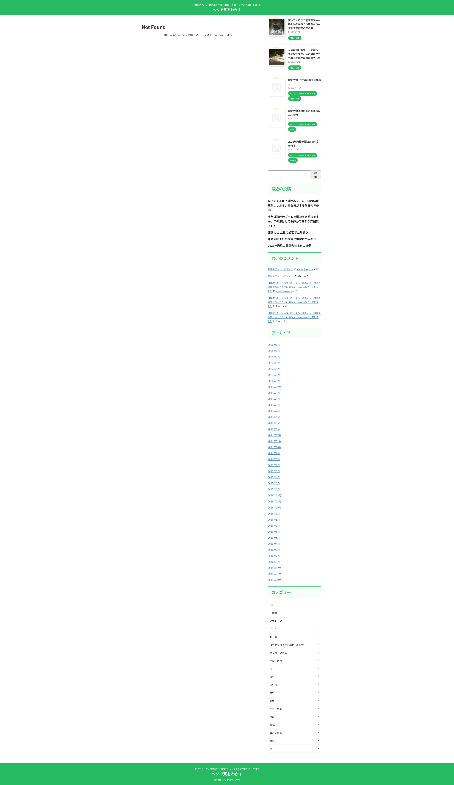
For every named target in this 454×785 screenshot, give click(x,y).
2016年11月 (274, 501)
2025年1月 (274, 350)
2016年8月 (274, 519)
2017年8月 (274, 459)
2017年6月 (274, 471)
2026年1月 (274, 344)
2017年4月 (274, 477)
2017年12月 (274, 435)
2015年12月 (274, 568)
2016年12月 (274, 495)
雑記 (272, 740)
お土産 (273, 637)
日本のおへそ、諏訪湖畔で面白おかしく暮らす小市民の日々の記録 (227, 768)
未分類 (273, 685)
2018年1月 (274, 429)
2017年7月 (274, 465)
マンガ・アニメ (278, 653)
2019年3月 (274, 393)
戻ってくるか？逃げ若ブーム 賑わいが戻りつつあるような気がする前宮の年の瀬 (305, 24)
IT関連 (273, 613)
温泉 (272, 701)
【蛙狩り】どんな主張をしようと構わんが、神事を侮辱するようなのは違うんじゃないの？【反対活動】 (294, 287)
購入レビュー (277, 732)
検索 (315, 175)
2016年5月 (274, 537)
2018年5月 (274, 423)
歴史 (272, 693)
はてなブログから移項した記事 (287, 645)
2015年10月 (274, 580)
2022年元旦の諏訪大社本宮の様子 (289, 245)
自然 (272, 716)
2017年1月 (274, 489)
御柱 (272, 677)
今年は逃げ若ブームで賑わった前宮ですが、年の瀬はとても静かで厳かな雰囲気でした (304, 54)
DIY (271, 605)
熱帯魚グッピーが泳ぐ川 (280, 269)
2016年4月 (274, 543)
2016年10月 (274, 507)
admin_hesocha (305, 269)
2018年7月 (274, 411)
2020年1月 (274, 381)
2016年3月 (274, 549)
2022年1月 (274, 369)
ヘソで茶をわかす (227, 9)
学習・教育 (276, 661)
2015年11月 (274, 574)
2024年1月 (274, 356)
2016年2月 (274, 555)
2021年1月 (274, 375)
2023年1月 (274, 362)
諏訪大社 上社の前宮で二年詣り (288, 232)
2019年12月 (274, 387)
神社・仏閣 (276, 709)
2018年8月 (274, 405)
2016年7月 (274, 525)
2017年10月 (274, 447)
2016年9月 (274, 513)
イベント (274, 629)
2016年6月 (274, 531)
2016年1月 (274, 561)
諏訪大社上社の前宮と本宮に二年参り (292, 239)
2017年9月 (274, 453)
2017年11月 (274, 441)
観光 (272, 724)
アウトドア (276, 621)
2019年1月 (274, 399)
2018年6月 (274, 417)
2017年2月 (274, 483)
